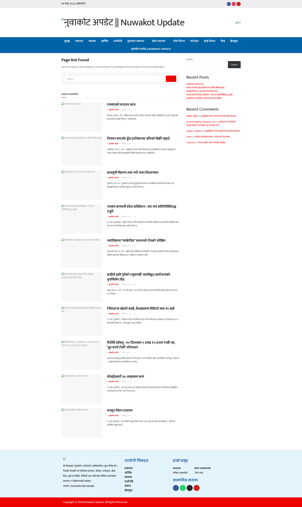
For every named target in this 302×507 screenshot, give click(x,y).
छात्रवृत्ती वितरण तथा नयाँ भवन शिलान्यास (132, 173)
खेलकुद (234, 41)
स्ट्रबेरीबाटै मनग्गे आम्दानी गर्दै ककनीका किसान (218, 116)
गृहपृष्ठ (67, 41)
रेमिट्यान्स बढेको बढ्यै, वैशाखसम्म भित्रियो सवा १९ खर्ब (140, 309)
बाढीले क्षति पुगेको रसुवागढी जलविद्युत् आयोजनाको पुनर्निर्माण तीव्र (138, 277)
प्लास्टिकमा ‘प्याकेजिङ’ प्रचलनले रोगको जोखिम (136, 241)
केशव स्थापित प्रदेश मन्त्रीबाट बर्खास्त (212, 142)
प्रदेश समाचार (159, 41)
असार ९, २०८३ (126, 109)
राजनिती (117, 41)
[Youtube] (197, 488)
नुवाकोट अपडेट (114, 109)
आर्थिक (104, 41)
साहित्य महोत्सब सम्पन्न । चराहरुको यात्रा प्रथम (212, 137)
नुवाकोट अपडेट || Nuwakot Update (151, 49)
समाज (127, 486)
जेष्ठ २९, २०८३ (126, 143)
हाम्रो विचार (209, 41)
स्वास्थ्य (92, 41)
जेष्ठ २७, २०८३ (126, 177)
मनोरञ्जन (194, 41)
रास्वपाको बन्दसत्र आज (121, 105)
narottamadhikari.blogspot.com (201, 122)
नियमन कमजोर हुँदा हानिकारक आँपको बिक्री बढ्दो (138, 139)
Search (189, 59)
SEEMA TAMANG (194, 131)
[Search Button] (171, 79)
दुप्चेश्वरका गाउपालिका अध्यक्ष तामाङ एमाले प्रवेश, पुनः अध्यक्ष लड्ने (211, 123)
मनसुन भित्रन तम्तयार (120, 410)
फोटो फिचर (179, 41)
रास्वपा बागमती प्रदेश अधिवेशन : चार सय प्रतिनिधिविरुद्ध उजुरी (141, 209)
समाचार (79, 41)
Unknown (190, 142)
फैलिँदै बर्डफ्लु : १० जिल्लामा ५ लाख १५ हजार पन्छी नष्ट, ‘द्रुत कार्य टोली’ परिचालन (141, 345)
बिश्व (223, 41)
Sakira (189, 137)
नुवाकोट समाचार (135, 41)
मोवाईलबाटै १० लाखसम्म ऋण (125, 377)
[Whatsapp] (183, 488)
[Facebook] (176, 488)
